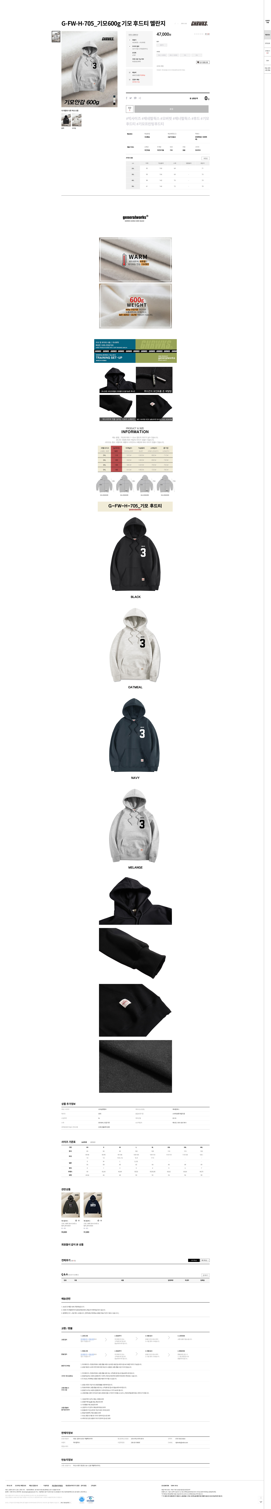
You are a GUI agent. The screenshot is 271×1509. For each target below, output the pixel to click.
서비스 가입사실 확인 (65, 1502)
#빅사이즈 (133, 118)
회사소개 (9, 1485)
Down (260, 1502)
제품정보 (267, 35)
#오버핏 (166, 118)
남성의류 (84, 1142)
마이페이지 (84, 1339)
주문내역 (91, 1339)
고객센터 (93, 1485)
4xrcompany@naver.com (28, 1492)
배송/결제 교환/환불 (267, 69)
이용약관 (46, 1485)
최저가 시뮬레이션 (133, 34)
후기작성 (194, 1260)
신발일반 (92, 1142)
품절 (171, 109)
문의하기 (205, 1275)
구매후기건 (267, 52)
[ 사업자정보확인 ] (68, 1492)
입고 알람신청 (204, 62)
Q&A (267, 60)
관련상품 (267, 43)
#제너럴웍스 (182, 118)
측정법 (206, 158)
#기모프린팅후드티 (150, 124)
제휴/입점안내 (33, 1485)
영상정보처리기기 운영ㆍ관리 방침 (76, 1485)
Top (260, 1498)
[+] (76, 1220)
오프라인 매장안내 (20, 1485)
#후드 (195, 118)
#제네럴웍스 (151, 118)
